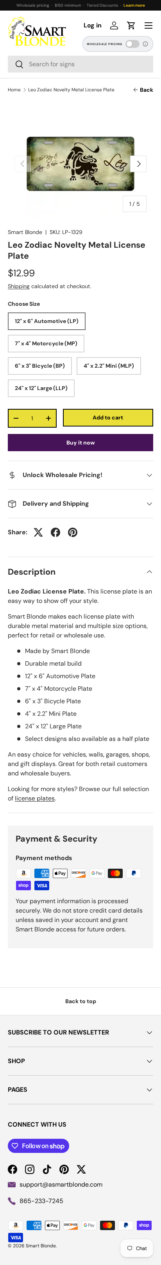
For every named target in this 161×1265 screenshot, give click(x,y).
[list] (80, 163)
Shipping (19, 286)
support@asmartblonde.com (61, 1184)
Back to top (80, 1001)
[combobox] (80, 64)
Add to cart (108, 417)
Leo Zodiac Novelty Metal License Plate (71, 89)
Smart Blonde (25, 232)
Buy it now (80, 442)
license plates (35, 798)
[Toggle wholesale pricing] (132, 44)
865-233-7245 (41, 1201)
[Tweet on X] (38, 532)
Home (14, 89)
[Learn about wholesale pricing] (145, 44)
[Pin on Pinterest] (72, 532)
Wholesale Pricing (104, 44)
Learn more (134, 5)
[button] (131, 25)
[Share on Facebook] (55, 532)
